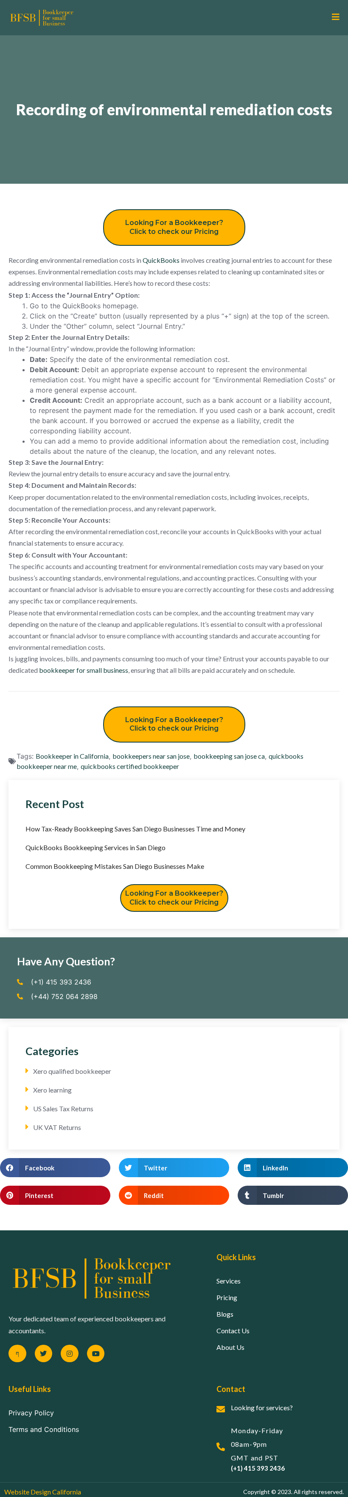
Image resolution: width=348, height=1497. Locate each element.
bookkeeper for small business (83, 670)
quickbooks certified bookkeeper (130, 766)
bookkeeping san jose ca (229, 756)
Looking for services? (262, 1407)
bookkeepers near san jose (151, 756)
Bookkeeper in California (72, 756)
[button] (55, 1167)
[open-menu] (333, 17)
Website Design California (42, 1492)
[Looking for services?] (220, 1409)
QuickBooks (161, 260)
